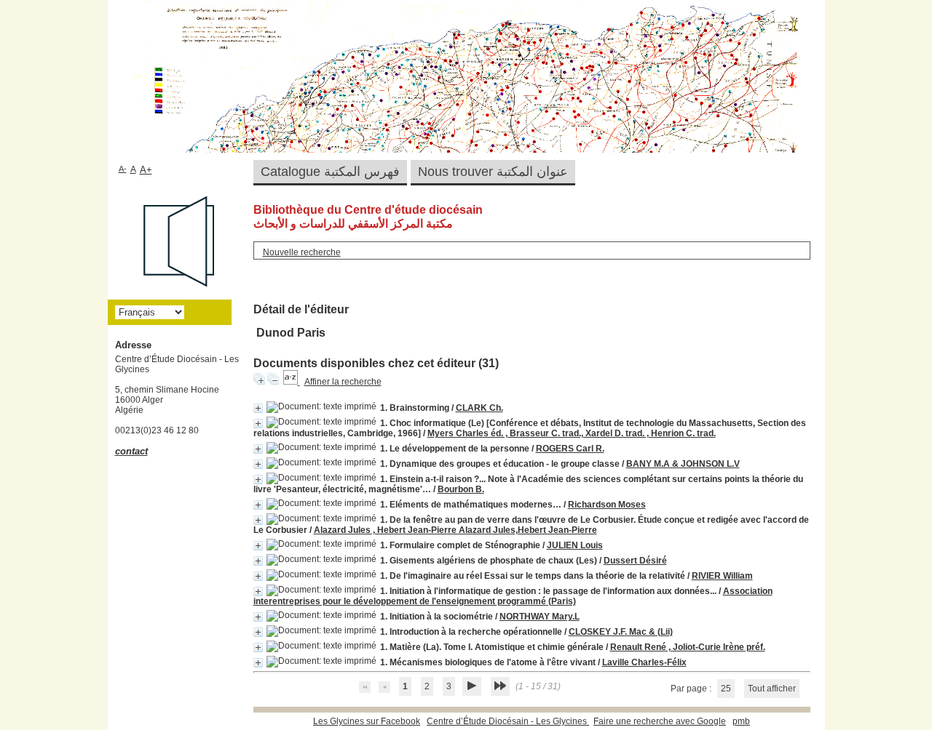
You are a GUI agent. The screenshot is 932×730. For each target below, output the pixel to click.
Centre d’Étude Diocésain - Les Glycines (508, 721)
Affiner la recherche (343, 382)
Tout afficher (772, 688)
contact (131, 451)
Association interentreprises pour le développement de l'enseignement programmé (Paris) (513, 596)
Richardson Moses (607, 505)
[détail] (258, 408)
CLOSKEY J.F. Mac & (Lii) (621, 632)
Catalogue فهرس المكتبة (330, 171)
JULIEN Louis (575, 545)
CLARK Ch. (479, 408)
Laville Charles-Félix (644, 662)
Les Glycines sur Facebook (366, 721)
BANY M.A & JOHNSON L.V (683, 464)
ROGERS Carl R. (570, 449)
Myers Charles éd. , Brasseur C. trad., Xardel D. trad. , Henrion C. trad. (571, 433)
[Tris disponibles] (291, 382)
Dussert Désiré (635, 560)
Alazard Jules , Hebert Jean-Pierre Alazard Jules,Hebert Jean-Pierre (455, 530)
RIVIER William (722, 576)
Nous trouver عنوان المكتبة (493, 171)
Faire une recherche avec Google (659, 721)
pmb (741, 721)
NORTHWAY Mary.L (539, 616)
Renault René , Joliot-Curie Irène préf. (687, 647)
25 (726, 688)
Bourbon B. (461, 489)
